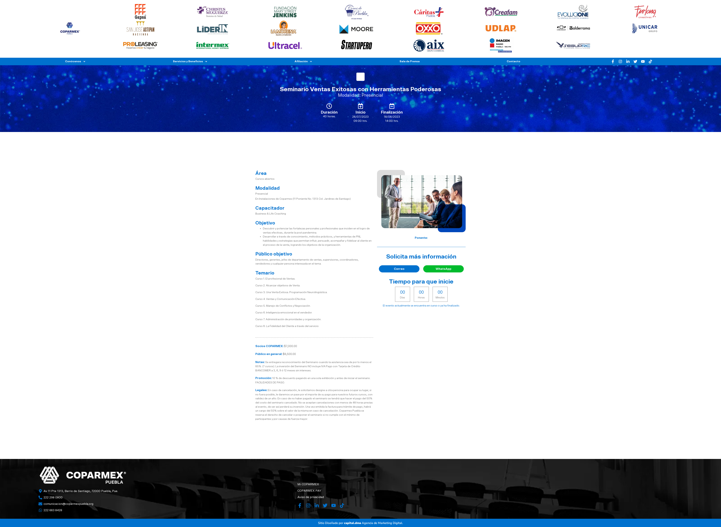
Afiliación (301, 61)
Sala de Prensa (410, 61)
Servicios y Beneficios (188, 61)
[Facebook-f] (613, 61)
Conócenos (73, 61)
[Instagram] (620, 61)
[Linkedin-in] (628, 61)
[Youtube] (643, 61)
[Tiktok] (650, 61)
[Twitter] (635, 61)
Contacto (513, 61)
